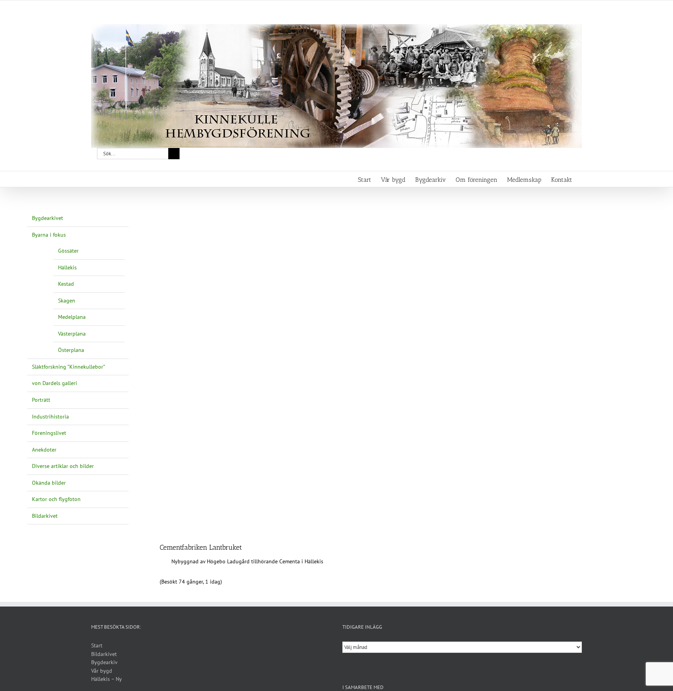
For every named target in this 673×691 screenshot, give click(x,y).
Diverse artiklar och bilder (63, 465)
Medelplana (72, 316)
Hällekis (67, 267)
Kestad (66, 283)
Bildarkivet (45, 515)
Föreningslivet (49, 432)
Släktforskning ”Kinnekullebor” (68, 366)
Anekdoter (44, 449)
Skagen (66, 300)
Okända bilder (49, 482)
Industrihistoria (50, 416)
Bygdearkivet (47, 218)
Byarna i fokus (49, 234)
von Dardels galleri (54, 383)
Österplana (71, 349)
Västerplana (72, 333)
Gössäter (68, 250)
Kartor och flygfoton (56, 499)
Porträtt (41, 399)
